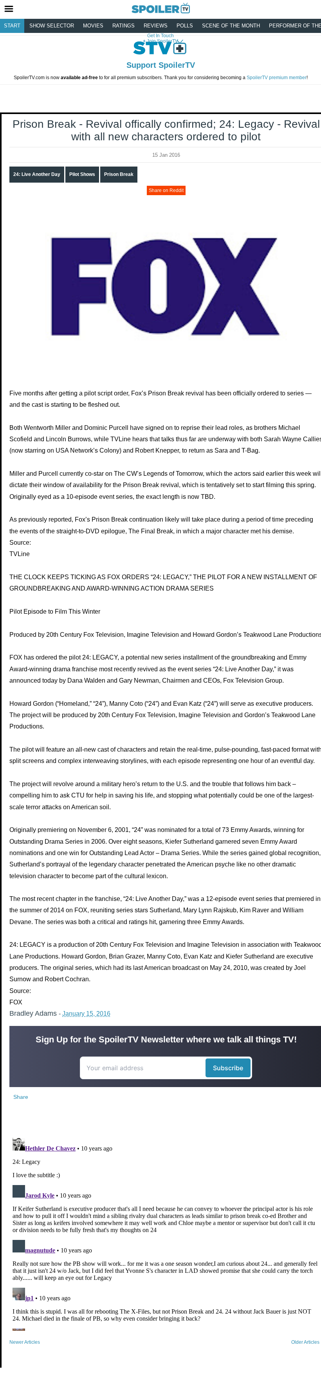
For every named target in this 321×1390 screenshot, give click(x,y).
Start (12, 26)
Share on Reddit (166, 190)
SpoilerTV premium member (277, 77)
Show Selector (51, 26)
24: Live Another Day (36, 174)
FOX (15, 1002)
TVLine (19, 554)
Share (20, 1097)
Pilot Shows (82, 174)
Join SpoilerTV (162, 41)
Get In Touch (160, 35)
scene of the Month (231, 26)
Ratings (123, 26)
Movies (93, 26)
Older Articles (305, 1342)
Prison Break (118, 174)
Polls (185, 26)
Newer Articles (24, 1342)
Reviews (156, 26)
